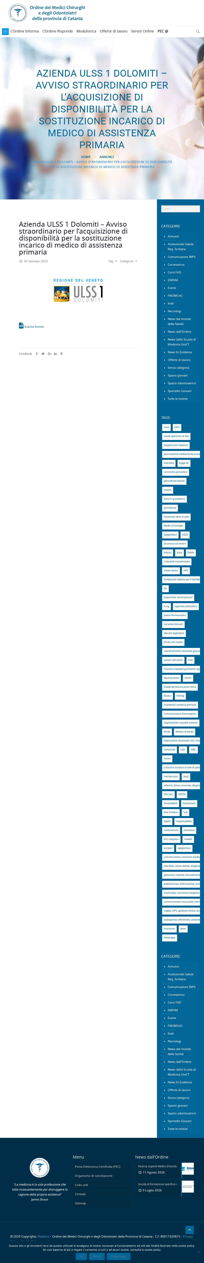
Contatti (80, 1194)
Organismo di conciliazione (93, 1175)
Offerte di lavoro (114, 31)
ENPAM (173, 280)
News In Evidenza (180, 352)
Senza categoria (178, 367)
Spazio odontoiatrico (182, 383)
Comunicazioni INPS (181, 257)
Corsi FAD (174, 272)
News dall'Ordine (179, 331)
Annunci (107, 157)
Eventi (172, 288)
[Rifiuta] (199, 1252)
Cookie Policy (119, 1256)
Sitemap (80, 1203)
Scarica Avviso (34, 326)
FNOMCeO (175, 295)
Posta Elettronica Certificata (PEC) (97, 1166)
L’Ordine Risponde (57, 31)
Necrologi (174, 311)
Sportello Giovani (179, 391)
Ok (81, 1256)
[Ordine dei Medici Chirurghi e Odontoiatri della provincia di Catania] (47, 13)
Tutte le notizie (178, 398)
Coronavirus (176, 264)
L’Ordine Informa (25, 31)
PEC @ (163, 31)
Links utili (81, 1185)
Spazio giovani (178, 375)
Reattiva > (44, 1236)
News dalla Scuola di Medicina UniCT (182, 342)
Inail (171, 303)
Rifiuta (97, 1256)
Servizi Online (142, 31)
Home (85, 157)
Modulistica (86, 31)
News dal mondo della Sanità (179, 322)
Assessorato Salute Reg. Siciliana (180, 247)
